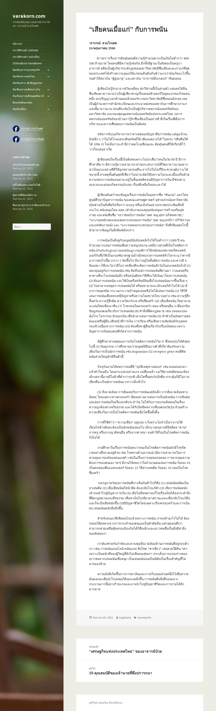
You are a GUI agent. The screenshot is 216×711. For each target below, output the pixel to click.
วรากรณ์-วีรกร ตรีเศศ (32, 139)
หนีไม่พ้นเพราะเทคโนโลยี (26, 185)
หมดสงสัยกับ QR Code (25, 175)
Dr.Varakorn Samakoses (27, 63)
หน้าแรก (17, 44)
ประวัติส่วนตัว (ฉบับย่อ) (25, 50)
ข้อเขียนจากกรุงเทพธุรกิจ (26, 70)
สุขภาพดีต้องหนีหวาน (24, 195)
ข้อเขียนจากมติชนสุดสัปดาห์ (28, 96)
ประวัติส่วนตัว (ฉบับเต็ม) (26, 57)
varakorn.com (29, 16)
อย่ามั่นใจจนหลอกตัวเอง (26, 164)
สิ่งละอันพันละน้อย (22, 102)
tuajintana (125, 617)
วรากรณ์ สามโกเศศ (32, 128)
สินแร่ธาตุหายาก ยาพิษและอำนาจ (31, 205)
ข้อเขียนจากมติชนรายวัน (26, 89)
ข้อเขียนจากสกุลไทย (24, 76)
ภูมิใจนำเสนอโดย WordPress (105, 702)
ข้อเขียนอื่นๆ (19, 109)
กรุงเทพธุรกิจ (144, 617)
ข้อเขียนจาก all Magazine (27, 83)
